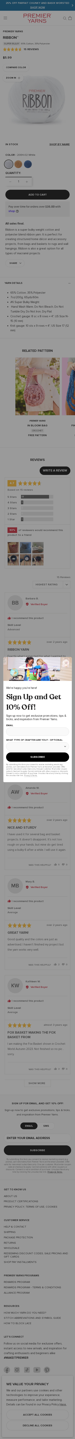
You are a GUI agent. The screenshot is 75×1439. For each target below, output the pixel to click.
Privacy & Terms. (30, 775)
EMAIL (9, 725)
